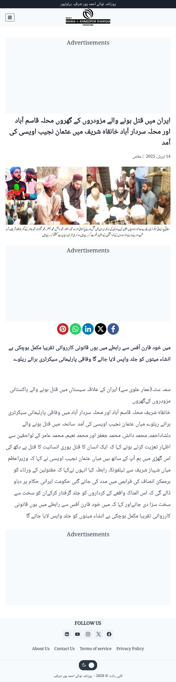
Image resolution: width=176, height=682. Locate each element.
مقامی (136, 156)
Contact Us (64, 649)
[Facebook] (113, 329)
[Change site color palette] (88, 665)
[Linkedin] (67, 634)
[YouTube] (77, 634)
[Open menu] (10, 17)
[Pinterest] (63, 329)
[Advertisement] (88, 81)
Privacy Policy (130, 649)
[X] (100, 329)
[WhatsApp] (75, 329)
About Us (41, 649)
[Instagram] (88, 634)
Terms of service (96, 649)
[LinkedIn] (88, 329)
